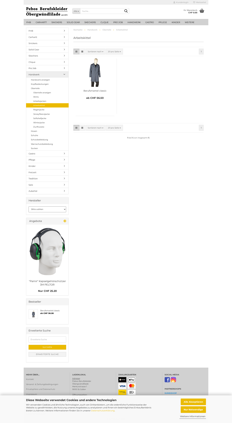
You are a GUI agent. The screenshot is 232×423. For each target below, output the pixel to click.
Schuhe (34, 135)
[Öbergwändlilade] (47, 12)
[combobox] (95, 51)
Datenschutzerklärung (103, 410)
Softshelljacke (39, 118)
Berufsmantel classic (95, 90)
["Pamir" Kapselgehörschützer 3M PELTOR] (47, 251)
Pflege (163, 22)
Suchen (47, 347)
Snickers (56, 22)
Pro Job (118, 22)
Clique (105, 22)
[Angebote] (65, 221)
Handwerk (134, 22)
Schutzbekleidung (39, 139)
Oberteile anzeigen (42, 92)
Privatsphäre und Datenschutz (40, 389)
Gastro (149, 22)
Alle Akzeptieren (193, 401)
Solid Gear (73, 22)
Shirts (36, 97)
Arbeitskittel (39, 105)
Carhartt (41, 22)
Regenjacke (38, 109)
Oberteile (35, 88)
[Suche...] (126, 11)
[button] (76, 51)
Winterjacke (39, 122)
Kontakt (30, 379)
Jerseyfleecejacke (41, 114)
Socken (34, 148)
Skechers (90, 22)
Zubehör (33, 191)
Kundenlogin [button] (181, 2)
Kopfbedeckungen (40, 84)
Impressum (31, 394)
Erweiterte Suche (47, 354)
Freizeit (32, 172)
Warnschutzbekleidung (42, 144)
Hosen (34, 131)
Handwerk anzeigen (40, 80)
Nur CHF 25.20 (47, 290)
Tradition (33, 178)
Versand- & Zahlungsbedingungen (42, 384)
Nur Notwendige (193, 409)
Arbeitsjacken (39, 101)
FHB (28, 22)
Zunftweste (38, 127)
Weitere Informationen (192, 416)
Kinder (176, 22)
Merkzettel (200, 2)
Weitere (189, 22)
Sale (31, 185)
